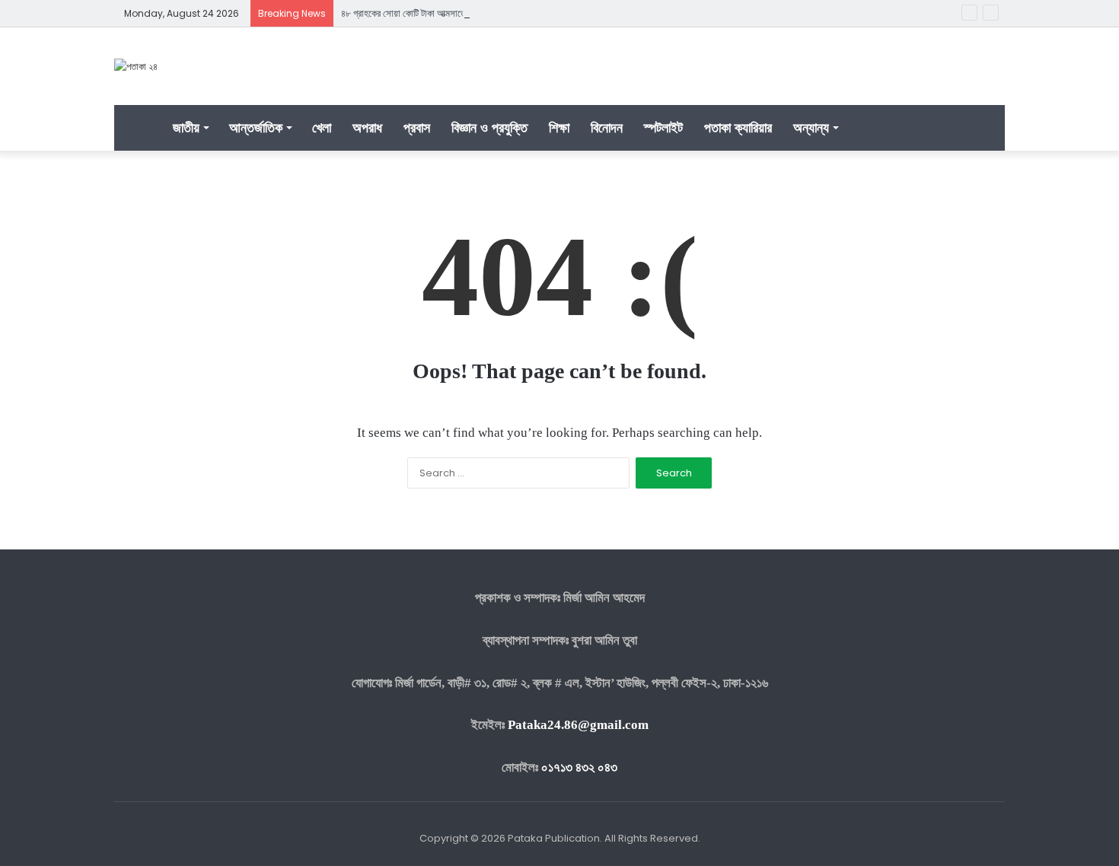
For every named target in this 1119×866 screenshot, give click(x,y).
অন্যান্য (811, 127)
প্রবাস (416, 127)
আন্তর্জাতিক (255, 127)
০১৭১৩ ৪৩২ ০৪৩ (579, 767)
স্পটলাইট (663, 127)
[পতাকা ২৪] (136, 66)
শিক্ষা (559, 127)
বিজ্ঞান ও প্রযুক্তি (489, 127)
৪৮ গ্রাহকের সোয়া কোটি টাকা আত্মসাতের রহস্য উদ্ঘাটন (428, 13)
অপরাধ (367, 127)
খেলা (321, 127)
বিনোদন (607, 127)
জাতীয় (186, 127)
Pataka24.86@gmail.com (578, 725)
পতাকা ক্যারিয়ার (738, 127)
